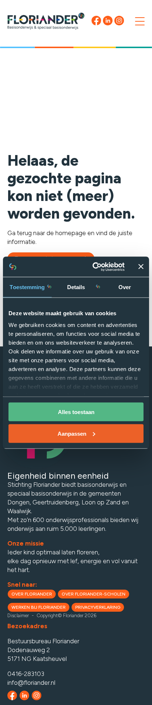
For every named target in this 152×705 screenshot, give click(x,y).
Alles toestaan (76, 412)
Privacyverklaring (97, 607)
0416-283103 (25, 673)
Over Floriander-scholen (93, 594)
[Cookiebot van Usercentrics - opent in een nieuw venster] (94, 266)
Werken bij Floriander (38, 607)
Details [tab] (76, 287)
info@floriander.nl (31, 682)
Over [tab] (124, 287)
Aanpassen (72, 433)
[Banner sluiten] (141, 266)
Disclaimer (18, 617)
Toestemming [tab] (27, 287)
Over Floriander (31, 594)
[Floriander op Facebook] (12, 695)
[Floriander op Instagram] (36, 695)
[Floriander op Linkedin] (24, 695)
